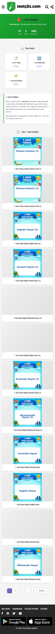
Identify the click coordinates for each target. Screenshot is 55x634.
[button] (3, 7)
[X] (14, 613)
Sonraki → (42, 591)
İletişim (43, 609)
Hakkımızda (17, 609)
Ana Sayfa (5, 609)
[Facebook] (2, 613)
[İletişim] (20, 613)
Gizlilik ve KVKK (31, 609)
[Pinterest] (8, 613)
